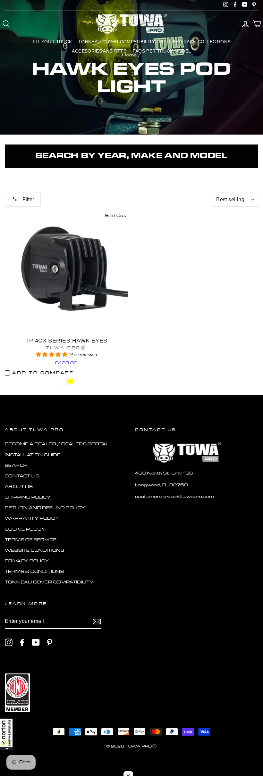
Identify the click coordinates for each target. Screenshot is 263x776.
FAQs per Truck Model (162, 51)
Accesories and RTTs (99, 51)
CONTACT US (22, 476)
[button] (6, 734)
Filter (27, 199)
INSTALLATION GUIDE (32, 455)
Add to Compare (42, 373)
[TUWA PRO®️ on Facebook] (22, 642)
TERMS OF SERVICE (30, 540)
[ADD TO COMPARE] (62, 381)
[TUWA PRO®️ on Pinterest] (49, 642)
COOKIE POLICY (25, 529)
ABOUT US (19, 487)
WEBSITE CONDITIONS (34, 550)
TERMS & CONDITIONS (34, 572)
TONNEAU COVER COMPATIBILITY (49, 582)
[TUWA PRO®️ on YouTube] (36, 642)
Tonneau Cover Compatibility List (122, 41)
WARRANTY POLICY (32, 518)
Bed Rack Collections (201, 41)
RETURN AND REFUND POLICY (45, 508)
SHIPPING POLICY (28, 497)
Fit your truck (52, 41)
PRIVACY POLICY (27, 561)
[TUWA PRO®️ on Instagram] (9, 642)
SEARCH (16, 465)
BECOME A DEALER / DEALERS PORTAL (57, 444)
